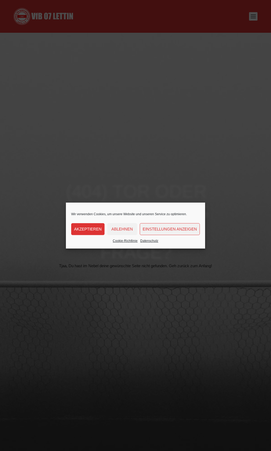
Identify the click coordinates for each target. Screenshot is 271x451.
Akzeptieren (88, 229)
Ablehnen (122, 229)
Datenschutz (149, 241)
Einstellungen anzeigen (170, 229)
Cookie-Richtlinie (125, 241)
